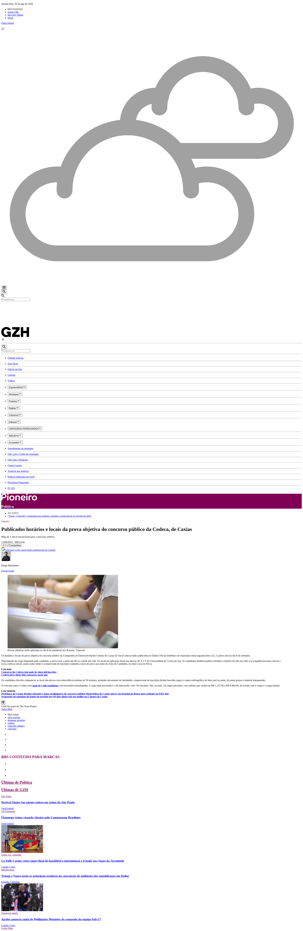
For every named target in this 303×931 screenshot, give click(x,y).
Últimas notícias (16, 358)
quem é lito (13, 12)
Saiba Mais (6, 709)
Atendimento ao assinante (20, 448)
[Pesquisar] (4, 347)
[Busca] (4, 291)
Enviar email (7, 571)
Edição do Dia (15, 369)
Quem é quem (15, 465)
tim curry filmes (15, 15)
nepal (10, 17)
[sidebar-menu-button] (4, 287)
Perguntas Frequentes (18, 482)
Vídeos (11, 380)
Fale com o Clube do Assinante (23, 454)
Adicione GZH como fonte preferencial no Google (30, 550)
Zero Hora (13, 363)
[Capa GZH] (151, 306)
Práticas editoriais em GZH (21, 476)
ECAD (11, 488)
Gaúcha (11, 375)
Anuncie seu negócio (18, 471)
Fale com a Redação (18, 459)
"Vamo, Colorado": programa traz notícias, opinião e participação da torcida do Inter (49, 516)
